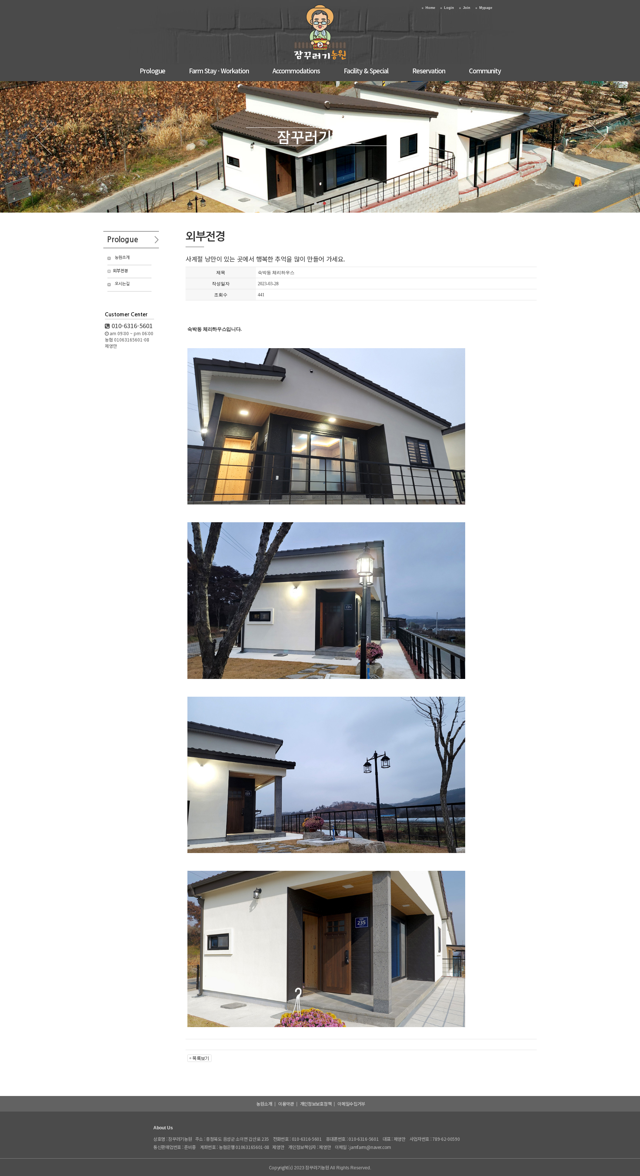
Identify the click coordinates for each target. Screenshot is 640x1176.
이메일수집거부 (351, 1103)
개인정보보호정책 (316, 1103)
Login (449, 8)
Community (485, 70)
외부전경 (120, 271)
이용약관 (286, 1103)
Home (430, 8)
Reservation (428, 70)
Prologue (152, 70)
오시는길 (122, 284)
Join (466, 8)
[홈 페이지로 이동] (320, 59)
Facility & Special (366, 70)
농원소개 (122, 258)
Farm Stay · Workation (219, 70)
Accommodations (296, 70)
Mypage (485, 8)
